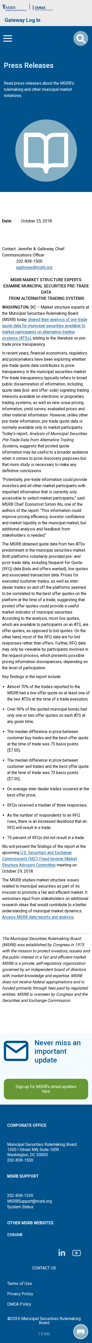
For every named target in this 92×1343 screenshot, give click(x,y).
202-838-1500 (20, 1160)
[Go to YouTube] (76, 1253)
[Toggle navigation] (7, 38)
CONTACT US (44, 1268)
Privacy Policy (20, 1294)
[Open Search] (80, 38)
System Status (20, 1206)
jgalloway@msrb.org (34, 267)
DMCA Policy (19, 1304)
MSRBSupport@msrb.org (29, 1201)
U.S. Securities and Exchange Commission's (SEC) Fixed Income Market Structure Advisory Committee (39, 858)
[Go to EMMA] (43, 6)
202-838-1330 (20, 1195)
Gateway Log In (22, 20)
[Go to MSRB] (14, 6)
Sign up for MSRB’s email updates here (46, 1089)
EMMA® (14, 1234)
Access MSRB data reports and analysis (38, 917)
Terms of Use (19, 1284)
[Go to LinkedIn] (62, 1253)
